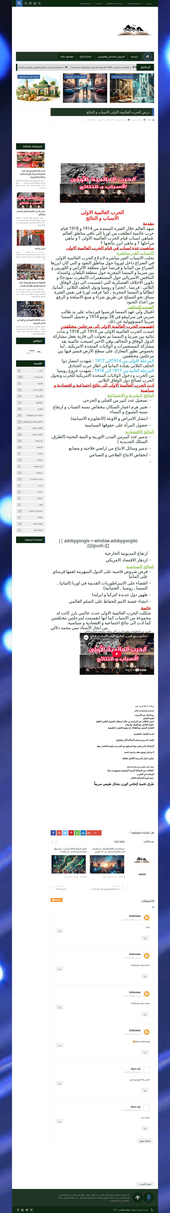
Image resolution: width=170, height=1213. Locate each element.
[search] (19, 3)
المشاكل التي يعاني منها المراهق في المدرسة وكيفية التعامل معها (125, 746)
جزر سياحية (38, 466)
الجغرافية (38, 441)
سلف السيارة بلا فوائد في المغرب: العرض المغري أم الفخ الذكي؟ (132, 95)
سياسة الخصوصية (134, 3)
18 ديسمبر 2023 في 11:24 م (131, 1110)
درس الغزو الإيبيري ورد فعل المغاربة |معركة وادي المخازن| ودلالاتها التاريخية (32, 174)
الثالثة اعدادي (37, 428)
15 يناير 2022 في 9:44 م (132, 1034)
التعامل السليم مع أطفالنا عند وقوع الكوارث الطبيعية (131, 727)
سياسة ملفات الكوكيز (114, 3)
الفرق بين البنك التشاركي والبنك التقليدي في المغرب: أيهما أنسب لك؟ (37, 67)
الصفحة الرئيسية (121, 120)
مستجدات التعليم (35, 511)
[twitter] (27, 1210)
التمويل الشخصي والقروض (111, 56)
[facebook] (18, 1210)
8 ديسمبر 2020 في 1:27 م (132, 958)
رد (60, 930)
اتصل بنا (98, 3)
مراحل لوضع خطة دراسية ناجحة (138, 752)
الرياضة (39, 447)
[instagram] (31, 1210)
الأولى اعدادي (37, 390)
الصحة (40, 453)
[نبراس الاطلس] (134, 47)
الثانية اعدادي (37, 434)
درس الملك (40, 248)
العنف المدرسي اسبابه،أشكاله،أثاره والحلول (135, 740)
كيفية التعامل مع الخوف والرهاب (139, 724)
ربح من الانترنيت (36, 479)
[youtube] (22, 1210)
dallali (121, 877)
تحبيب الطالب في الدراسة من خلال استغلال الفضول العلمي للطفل (125, 721)
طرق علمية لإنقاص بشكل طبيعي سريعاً (124, 784)
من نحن (149, 3)
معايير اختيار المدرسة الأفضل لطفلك (138, 758)
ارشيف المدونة (85, 3)
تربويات (39, 460)
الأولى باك (38, 396)
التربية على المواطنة (34, 415)
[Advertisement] (102, 142)
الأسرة (40, 383)
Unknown (135, 916)
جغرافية (39, 472)
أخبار (40, 370)
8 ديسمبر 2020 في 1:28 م (132, 996)
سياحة (40, 492)
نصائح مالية (86, 56)
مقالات (39, 517)
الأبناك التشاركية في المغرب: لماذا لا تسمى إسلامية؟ (85, 95)
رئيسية (134, 56)
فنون (40, 504)
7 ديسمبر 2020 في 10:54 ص (131, 920)
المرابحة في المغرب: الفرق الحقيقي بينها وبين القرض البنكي (100, 67)
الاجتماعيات (38, 377)
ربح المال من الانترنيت (144, 715)
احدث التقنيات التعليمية (144, 733)
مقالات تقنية (37, 523)
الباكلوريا (39, 402)
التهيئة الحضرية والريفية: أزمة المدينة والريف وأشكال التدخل (32, 284)
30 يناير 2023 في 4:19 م (132, 1072)
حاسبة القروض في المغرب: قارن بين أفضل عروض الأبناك (38, 95)
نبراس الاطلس (124, 1210)
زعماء (40, 485)
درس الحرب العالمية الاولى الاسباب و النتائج (30, 213)
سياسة (39, 498)
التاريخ (40, 409)
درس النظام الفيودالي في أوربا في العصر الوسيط (31, 321)
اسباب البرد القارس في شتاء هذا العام (140, 767)
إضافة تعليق (145, 1141)
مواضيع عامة (66, 56)
